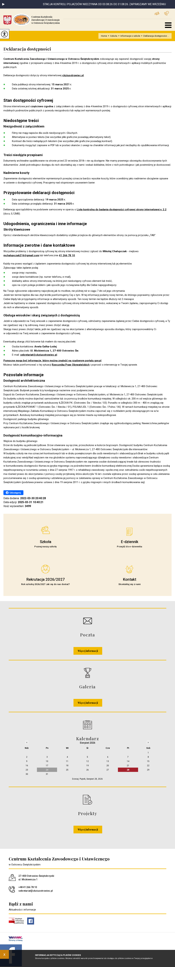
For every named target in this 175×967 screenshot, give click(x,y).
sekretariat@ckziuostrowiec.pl (159, 13)
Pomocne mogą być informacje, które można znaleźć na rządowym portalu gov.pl (52, 360)
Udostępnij (15, 492)
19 (87, 765)
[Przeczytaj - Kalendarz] (87, 724)
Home (104, 36)
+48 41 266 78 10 (168, 13)
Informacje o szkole (129, 36)
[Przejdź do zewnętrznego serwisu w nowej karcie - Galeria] (87, 672)
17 (47, 765)
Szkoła (112, 36)
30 (27, 774)
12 (87, 761)
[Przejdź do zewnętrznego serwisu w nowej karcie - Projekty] (87, 799)
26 (87, 770)
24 (47, 770)
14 (128, 761)
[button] (3, 4)
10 (47, 761)
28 (128, 770)
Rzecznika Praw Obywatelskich (71, 364)
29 (148, 770)
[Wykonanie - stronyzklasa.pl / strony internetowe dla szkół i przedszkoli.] (15, 939)
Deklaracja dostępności (27, 49)
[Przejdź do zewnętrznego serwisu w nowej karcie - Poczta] (87, 620)
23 (27, 770)
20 (107, 765)
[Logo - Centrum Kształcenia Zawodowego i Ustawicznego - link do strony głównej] (33, 20)
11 (67, 761)
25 (67, 770)
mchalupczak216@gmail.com (21, 255)
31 (47, 774)
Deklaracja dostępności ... (155, 36)
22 (148, 765)
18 (67, 765)
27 (107, 770)
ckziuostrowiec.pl (73, 75)
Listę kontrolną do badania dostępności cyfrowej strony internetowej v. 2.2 (121, 209)
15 (148, 761)
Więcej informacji (88, 650)
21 (128, 765)
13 (107, 761)
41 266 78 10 (67, 255)
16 (27, 765)
